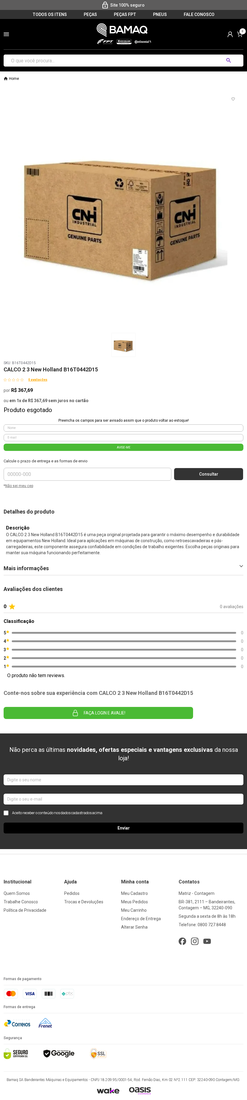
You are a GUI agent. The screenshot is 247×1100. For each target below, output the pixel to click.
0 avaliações (37, 379)
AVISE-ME (123, 447)
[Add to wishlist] (233, 99)
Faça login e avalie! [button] (104, 713)
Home (14, 79)
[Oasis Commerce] (140, 1090)
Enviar (123, 828)
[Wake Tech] (108, 1090)
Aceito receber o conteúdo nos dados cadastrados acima (57, 813)
